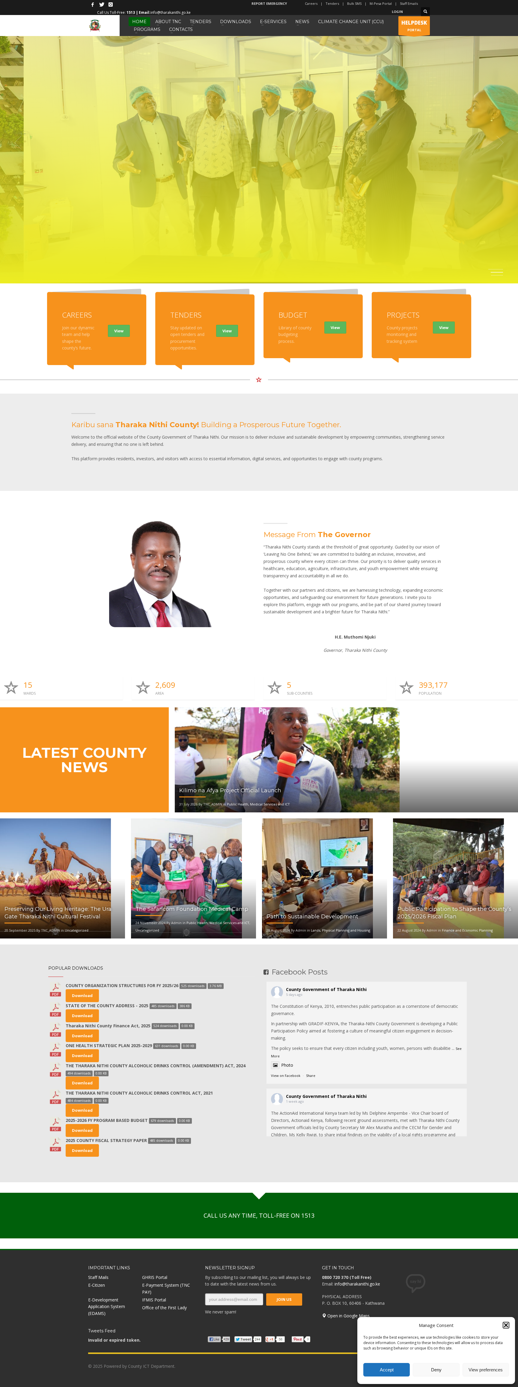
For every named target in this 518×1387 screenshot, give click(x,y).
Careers (311, 3)
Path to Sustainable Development (312, 916)
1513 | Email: (138, 12)
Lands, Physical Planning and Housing (340, 930)
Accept (387, 1369)
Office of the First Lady (164, 1307)
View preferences (486, 1369)
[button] (506, 1325)
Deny (436, 1369)
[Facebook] (92, 4)
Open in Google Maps (348, 1316)
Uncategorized (76, 930)
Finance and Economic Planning (467, 930)
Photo (287, 1065)
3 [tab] (497, 275)
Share (310, 1075)
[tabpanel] (259, 142)
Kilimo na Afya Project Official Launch (230, 790)
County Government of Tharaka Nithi (326, 989)
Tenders (332, 3)
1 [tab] (497, 269)
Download (82, 995)
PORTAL (414, 25)
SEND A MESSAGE (106, 252)
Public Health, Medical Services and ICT (258, 804)
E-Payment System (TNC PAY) (166, 1288)
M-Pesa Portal (381, 3)
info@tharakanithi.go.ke (357, 1284)
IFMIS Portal (154, 1300)
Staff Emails (409, 3)
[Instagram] (110, 4)
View (119, 331)
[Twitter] (101, 4)
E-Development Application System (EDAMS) (106, 1306)
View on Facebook (285, 1075)
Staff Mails (98, 1277)
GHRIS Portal (154, 1277)
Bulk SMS (354, 3)
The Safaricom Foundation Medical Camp (191, 909)
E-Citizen (96, 1285)
